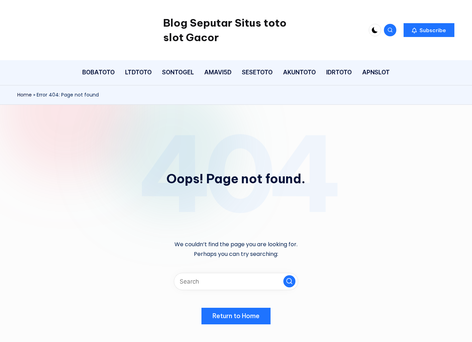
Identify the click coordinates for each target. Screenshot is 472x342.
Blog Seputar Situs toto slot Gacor (224, 30)
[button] (429, 30)
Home (24, 94)
